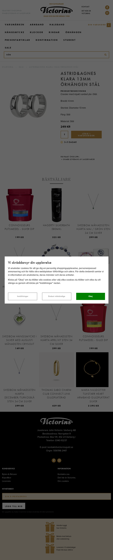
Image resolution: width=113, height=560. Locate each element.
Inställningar (22, 296)
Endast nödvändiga (56, 296)
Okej (90, 296)
